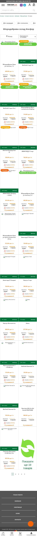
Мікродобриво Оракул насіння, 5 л (27, 194)
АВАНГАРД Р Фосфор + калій (9, 194)
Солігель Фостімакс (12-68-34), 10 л (9, 452)
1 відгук (13, 205)
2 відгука (31, 162)
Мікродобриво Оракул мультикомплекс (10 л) (9, 237)
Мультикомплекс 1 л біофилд (9, 366)
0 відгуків (13, 76)
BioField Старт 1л (27, 65)
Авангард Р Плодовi (9, 280)
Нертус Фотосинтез (9, 323)
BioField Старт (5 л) (9, 108)
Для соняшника (23, 23)
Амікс (27, 323)
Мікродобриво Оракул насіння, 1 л (9, 65)
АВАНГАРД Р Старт (28, 151)
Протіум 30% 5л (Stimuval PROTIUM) (27, 409)
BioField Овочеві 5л (9, 409)
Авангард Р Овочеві (27, 237)
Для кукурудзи (8, 23)
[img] (9, 51)
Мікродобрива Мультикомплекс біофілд (27, 108)
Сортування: (24, 36)
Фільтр (10, 36)
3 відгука (13, 119)
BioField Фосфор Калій (9, 151)
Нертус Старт (27, 280)
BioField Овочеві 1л (27, 366)
